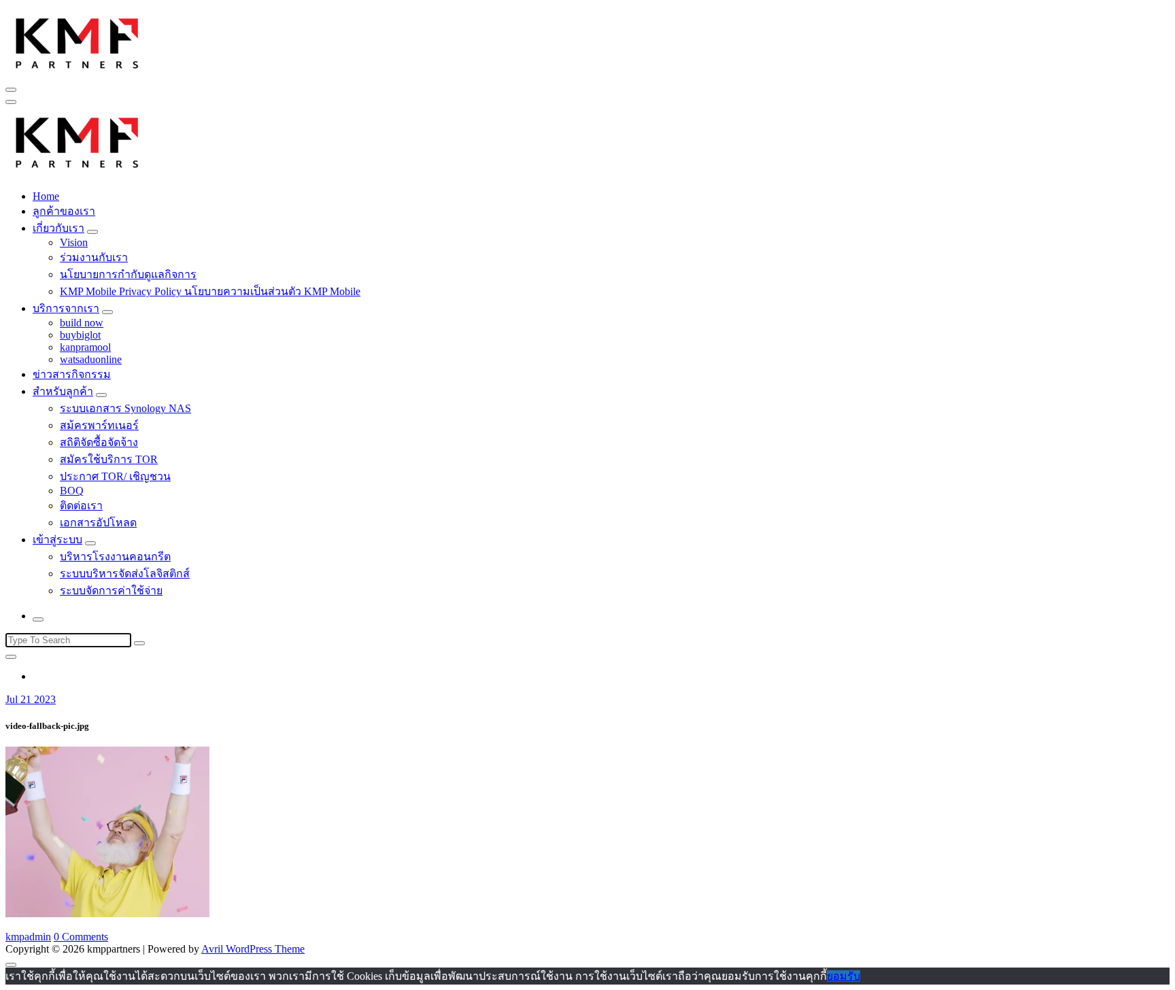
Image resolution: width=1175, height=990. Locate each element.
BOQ (72, 490)
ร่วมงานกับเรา (94, 257)
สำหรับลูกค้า (63, 391)
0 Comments (81, 936)
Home (46, 196)
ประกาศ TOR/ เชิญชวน (115, 476)
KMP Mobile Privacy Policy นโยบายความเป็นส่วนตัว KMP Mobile (210, 291)
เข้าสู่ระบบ (57, 539)
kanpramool (85, 347)
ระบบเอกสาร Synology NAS (125, 408)
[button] (77, 41)
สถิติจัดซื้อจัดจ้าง (99, 442)
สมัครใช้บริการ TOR (109, 459)
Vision (74, 242)
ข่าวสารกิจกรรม (72, 374)
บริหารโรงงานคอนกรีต (115, 556)
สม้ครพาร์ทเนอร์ (99, 425)
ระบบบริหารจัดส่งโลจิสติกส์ (125, 573)
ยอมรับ (843, 976)
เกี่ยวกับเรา (58, 228)
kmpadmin (28, 936)
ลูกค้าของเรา (64, 211)
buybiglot (80, 335)
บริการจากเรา (66, 308)
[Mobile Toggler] (92, 232)
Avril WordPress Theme (253, 949)
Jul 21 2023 (30, 699)
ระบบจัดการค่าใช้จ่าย (111, 590)
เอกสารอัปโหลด (98, 522)
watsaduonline (91, 359)
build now (81, 322)
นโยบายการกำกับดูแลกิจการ (128, 274)
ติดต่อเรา (81, 505)
